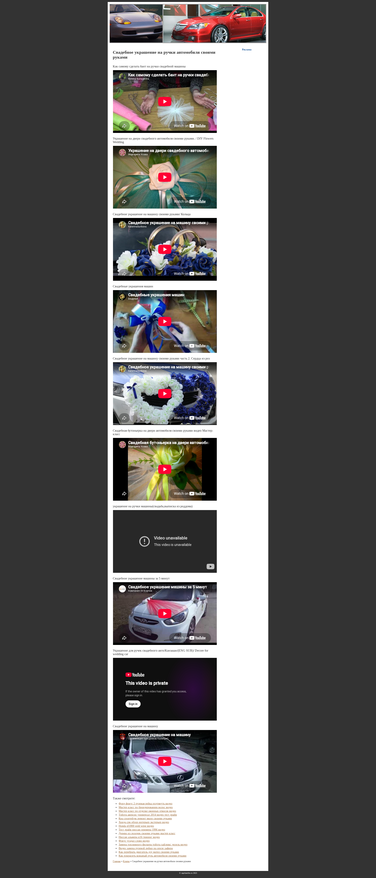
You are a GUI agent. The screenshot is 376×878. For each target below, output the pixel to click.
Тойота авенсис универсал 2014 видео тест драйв (148, 814)
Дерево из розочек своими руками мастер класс (147, 833)
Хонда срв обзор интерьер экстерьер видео (144, 822)
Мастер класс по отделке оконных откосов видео (147, 811)
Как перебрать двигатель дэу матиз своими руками (149, 852)
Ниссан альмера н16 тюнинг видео (139, 837)
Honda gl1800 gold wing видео (136, 825)
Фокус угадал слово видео (134, 840)
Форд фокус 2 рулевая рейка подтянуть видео (145, 803)
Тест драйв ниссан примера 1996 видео (142, 829)
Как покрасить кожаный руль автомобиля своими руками (152, 855)
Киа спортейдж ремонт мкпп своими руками (145, 818)
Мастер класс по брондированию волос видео (146, 807)
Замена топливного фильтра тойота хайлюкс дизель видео (153, 844)
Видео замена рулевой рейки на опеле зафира (146, 848)
